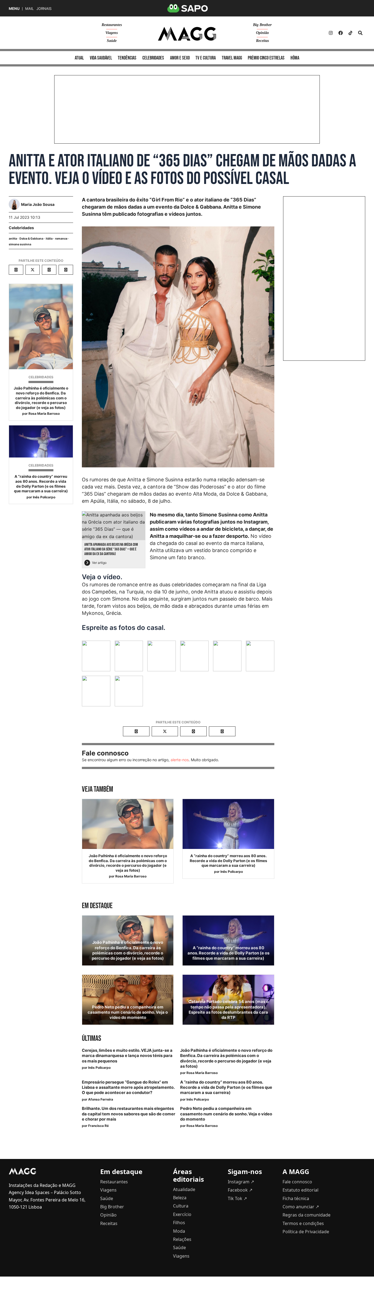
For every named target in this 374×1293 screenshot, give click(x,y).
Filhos (179, 1223)
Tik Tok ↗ (237, 1198)
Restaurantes (112, 25)
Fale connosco (297, 1182)
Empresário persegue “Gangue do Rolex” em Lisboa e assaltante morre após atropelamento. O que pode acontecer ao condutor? (128, 1087)
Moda (179, 1231)
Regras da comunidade (306, 1215)
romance (61, 238)
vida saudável (101, 58)
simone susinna (20, 244)
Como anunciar (301, 1207)
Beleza (179, 1198)
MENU (14, 8)
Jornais (43, 8)
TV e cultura (205, 58)
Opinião (262, 33)
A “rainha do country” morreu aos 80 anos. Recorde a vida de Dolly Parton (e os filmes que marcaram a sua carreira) (41, 483)
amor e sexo (180, 58)
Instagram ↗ (241, 1182)
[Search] (360, 33)
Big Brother (262, 25)
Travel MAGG (232, 58)
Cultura (180, 1206)
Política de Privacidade (306, 1232)
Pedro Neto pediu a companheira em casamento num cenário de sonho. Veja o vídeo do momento (128, 1012)
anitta (13, 238)
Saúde (112, 41)
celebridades (153, 58)
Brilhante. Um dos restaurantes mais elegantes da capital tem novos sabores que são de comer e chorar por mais (128, 1113)
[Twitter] (350, 33)
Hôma (294, 58)
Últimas (91, 1038)
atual (79, 58)
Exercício (182, 1214)
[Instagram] (331, 33)
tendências (127, 58)
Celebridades (21, 227)
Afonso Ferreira (100, 1099)
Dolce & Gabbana (31, 238)
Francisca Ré (98, 1126)
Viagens (111, 33)
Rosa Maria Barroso (44, 413)
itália (49, 238)
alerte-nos (180, 759)
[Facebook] (341, 33)
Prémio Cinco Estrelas (266, 58)
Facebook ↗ (240, 1190)
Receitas (262, 41)
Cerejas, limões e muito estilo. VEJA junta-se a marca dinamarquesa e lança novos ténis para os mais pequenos (127, 1055)
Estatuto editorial (300, 1190)
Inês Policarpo (44, 497)
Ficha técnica (296, 1198)
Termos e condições (303, 1223)
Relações (182, 1239)
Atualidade (184, 1189)
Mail (29, 8)
